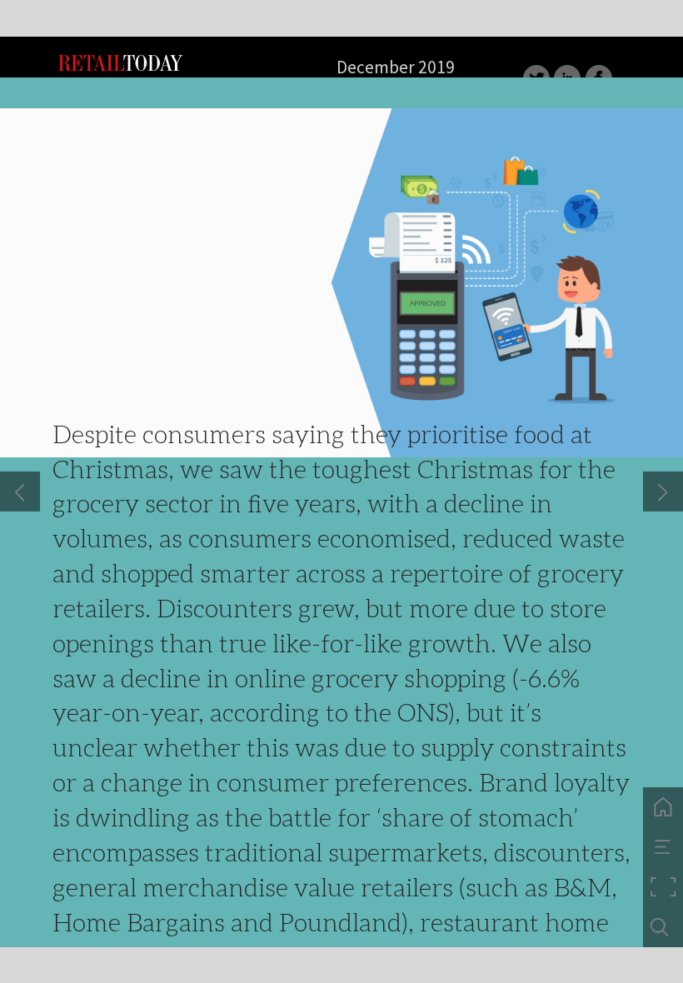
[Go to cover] (663, 807)
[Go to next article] (663, 491)
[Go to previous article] (20, 491)
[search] (663, 927)
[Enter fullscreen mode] (663, 887)
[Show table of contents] (663, 847)
